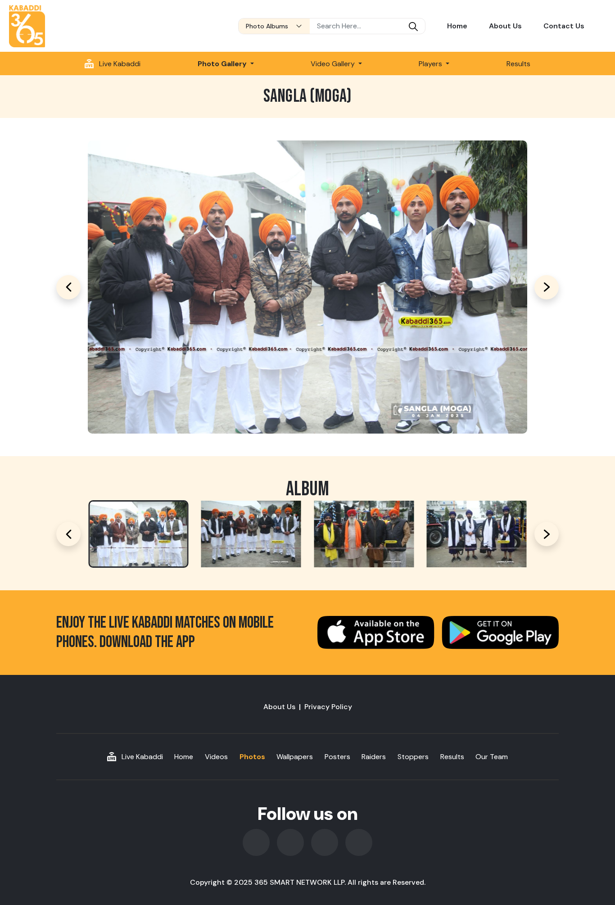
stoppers (413, 756)
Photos (252, 756)
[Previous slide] (68, 534)
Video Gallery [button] (334, 63)
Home (457, 26)
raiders (374, 756)
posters (337, 756)
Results (518, 63)
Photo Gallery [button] (223, 63)
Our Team (491, 756)
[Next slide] (546, 534)
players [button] (431, 63)
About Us (505, 26)
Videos (216, 756)
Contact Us (563, 26)
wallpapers (294, 756)
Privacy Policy (328, 706)
